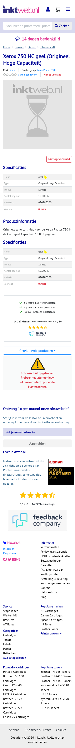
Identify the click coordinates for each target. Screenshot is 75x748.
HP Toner (46, 624)
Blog (43, 597)
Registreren (10, 553)
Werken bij (10, 615)
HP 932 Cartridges (14, 694)
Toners (7, 640)
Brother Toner (49, 629)
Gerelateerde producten (36, 350)
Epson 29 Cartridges (16, 717)
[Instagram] (18, 559)
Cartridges (9, 635)
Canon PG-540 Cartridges (12, 687)
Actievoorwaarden (52, 569)
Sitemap (14, 730)
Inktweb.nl (13, 542)
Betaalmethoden (51, 560)
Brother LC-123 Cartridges (12, 701)
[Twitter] (9, 559)
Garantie (46, 565)
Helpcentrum (49, 592)
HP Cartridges (49, 611)
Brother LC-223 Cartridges (12, 710)
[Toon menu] (68, 9)
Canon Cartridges (52, 615)
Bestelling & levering (54, 579)
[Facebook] (5, 559)
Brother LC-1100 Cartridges (13, 678)
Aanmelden (37, 443)
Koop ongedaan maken (55, 583)
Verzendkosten (50, 547)
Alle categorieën (14, 658)
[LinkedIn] (14, 559)
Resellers (8, 620)
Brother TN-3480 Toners (56, 681)
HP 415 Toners (50, 708)
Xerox (12, 70)
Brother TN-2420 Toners (56, 676)
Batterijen (9, 653)
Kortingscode (49, 574)
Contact (45, 588)
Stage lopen (10, 611)
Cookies (61, 730)
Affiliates (8, 624)
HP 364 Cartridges (14, 672)
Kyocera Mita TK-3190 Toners (55, 701)
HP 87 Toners (49, 694)
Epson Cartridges (51, 620)
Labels (7, 644)
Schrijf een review (27, 74)
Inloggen (9, 549)
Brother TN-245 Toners (55, 672)
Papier (7, 649)
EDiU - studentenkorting (56, 556)
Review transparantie (54, 551)
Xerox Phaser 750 (46, 70)
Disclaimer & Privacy (38, 730)
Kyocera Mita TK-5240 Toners (55, 687)
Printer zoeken (50, 633)
